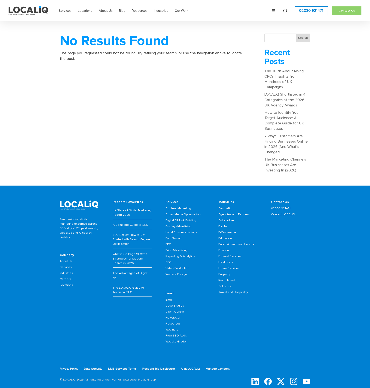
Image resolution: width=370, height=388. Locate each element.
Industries (161, 10)
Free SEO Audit (176, 335)
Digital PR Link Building (181, 220)
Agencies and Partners (234, 214)
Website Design (176, 274)
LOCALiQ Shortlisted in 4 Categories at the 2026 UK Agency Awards (285, 100)
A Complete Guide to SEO (130, 224)
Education (225, 238)
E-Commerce (227, 232)
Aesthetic (224, 208)
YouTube (306, 381)
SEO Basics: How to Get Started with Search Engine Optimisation (131, 239)
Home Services (229, 268)
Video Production (177, 268)
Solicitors (224, 286)
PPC (168, 244)
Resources (140, 10)
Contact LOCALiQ (283, 214)
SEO (169, 262)
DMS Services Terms (122, 368)
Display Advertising (178, 226)
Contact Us (347, 10)
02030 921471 (311, 11)
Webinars (172, 329)
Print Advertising (177, 250)
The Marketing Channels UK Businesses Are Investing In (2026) (285, 165)
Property (224, 274)
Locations (85, 10)
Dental (222, 226)
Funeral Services (230, 256)
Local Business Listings (181, 232)
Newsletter (173, 317)
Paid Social (173, 238)
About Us (106, 10)
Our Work (181, 10)
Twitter (281, 381)
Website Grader (176, 341)
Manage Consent (218, 368)
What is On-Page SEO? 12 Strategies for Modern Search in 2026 (130, 259)
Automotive (226, 220)
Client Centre (175, 311)
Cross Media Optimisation (183, 214)
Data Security (93, 368)
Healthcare (226, 262)
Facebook (268, 381)
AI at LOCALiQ (190, 368)
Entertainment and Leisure (236, 244)
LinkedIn (255, 381)
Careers (65, 279)
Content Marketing (178, 208)
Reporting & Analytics (180, 256)
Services (65, 10)
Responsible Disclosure (158, 368)
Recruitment (226, 280)
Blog (122, 10)
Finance (223, 250)
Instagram (293, 381)
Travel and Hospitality (233, 292)
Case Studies (175, 305)
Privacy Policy (69, 368)
